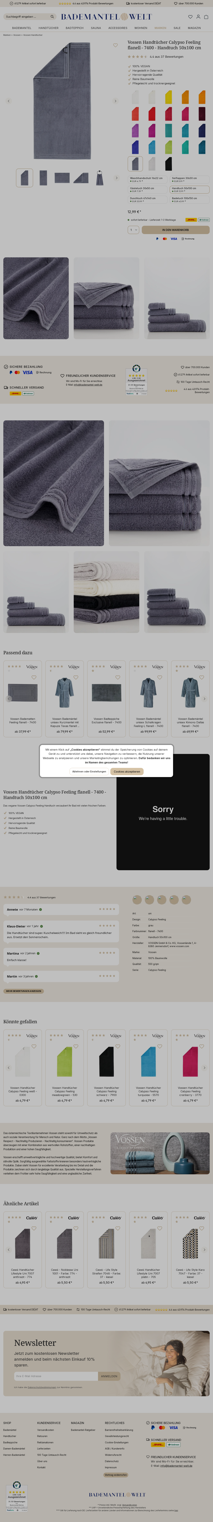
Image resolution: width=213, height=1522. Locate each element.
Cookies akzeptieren (127, 771)
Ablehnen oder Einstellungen (89, 771)
